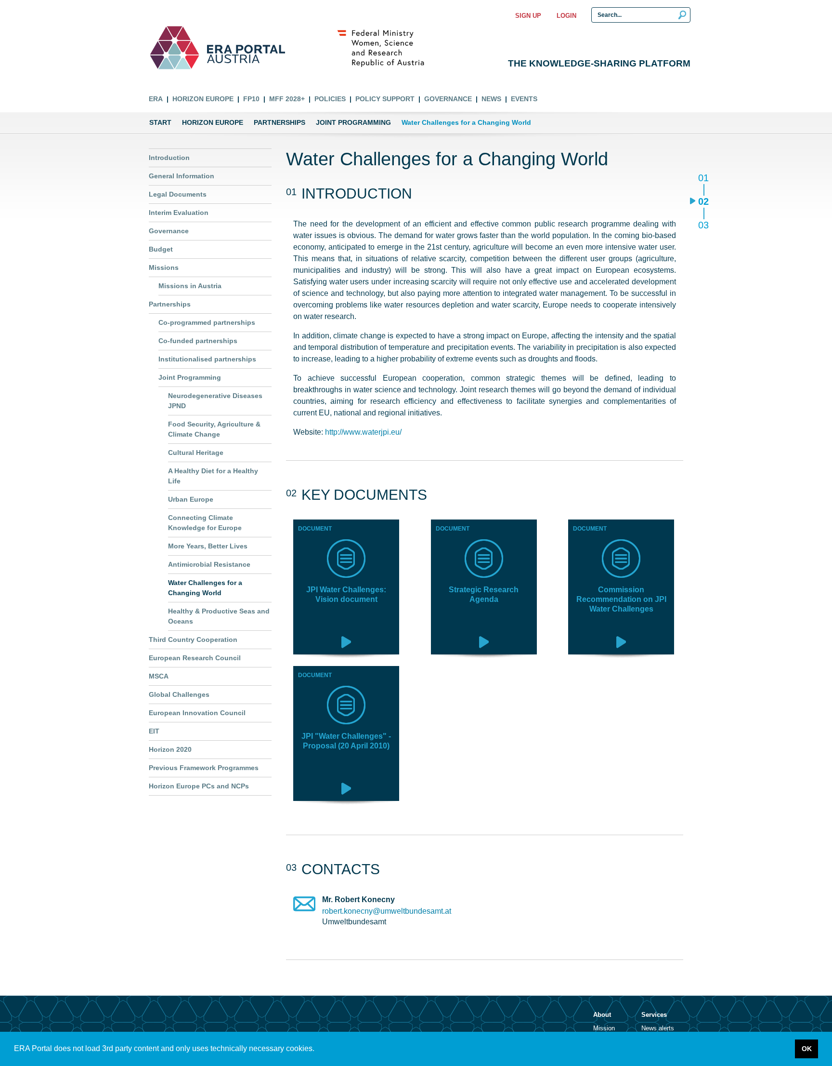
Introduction (169, 157)
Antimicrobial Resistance (209, 564)
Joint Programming (353, 122)
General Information (181, 176)
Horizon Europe (203, 99)
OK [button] (807, 1049)
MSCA (159, 676)
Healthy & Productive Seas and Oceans (219, 616)
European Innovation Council (197, 713)
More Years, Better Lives (207, 546)
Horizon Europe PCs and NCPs (199, 786)
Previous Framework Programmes (204, 768)
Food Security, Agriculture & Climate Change (214, 429)
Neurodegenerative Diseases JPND (215, 401)
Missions (164, 267)
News (491, 99)
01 (703, 178)
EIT (154, 731)
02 (703, 202)
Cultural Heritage (195, 452)
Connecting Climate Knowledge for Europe (205, 523)
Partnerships (279, 122)
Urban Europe (190, 499)
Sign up (528, 15)
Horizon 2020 (170, 749)
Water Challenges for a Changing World (205, 588)
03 (703, 224)
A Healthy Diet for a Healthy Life (213, 476)
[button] (317, 1049)
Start (160, 122)
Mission (604, 1028)
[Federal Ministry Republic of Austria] (386, 48)
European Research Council (195, 658)
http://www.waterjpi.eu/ (363, 432)
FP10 (251, 99)
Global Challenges (179, 694)
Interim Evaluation (178, 212)
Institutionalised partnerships (207, 359)
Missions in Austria (189, 286)
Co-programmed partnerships (206, 322)
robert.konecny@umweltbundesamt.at (386, 911)
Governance (448, 99)
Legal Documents (178, 194)
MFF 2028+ (287, 99)
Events (524, 99)
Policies (330, 99)
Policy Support (385, 99)
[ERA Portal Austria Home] (174, 48)
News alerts (657, 1028)
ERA (156, 99)
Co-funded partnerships (197, 341)
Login (566, 15)
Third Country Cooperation (193, 639)
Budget (161, 249)
